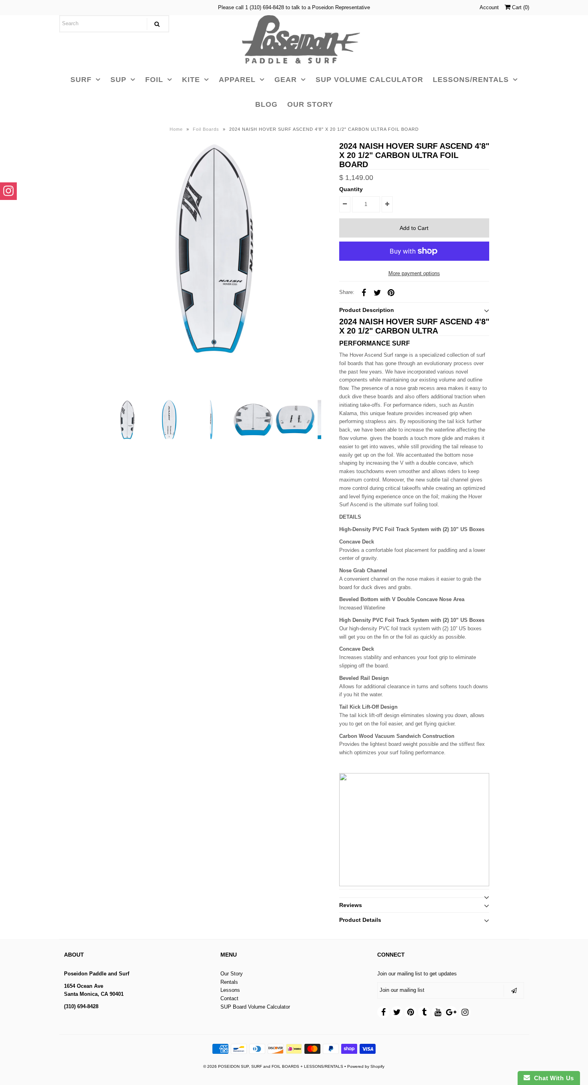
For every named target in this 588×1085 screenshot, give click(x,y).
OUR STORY (310, 104)
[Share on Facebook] (364, 292)
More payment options (414, 273)
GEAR (285, 80)
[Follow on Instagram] (8, 191)
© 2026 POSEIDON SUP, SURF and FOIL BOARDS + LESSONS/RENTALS (273, 1066)
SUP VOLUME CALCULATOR (369, 80)
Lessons (230, 990)
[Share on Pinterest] (391, 292)
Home (176, 129)
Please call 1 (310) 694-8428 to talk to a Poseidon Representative (294, 7)
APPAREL (237, 80)
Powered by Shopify (365, 1066)
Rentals (229, 982)
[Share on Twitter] (378, 292)
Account (489, 7)
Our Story (231, 974)
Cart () (519, 7)
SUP (118, 80)
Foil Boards (206, 129)
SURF (81, 80)
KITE (191, 80)
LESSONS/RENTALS (471, 80)
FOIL (154, 80)
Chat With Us (552, 1078)
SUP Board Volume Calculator (255, 1007)
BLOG (266, 104)
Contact (229, 998)
